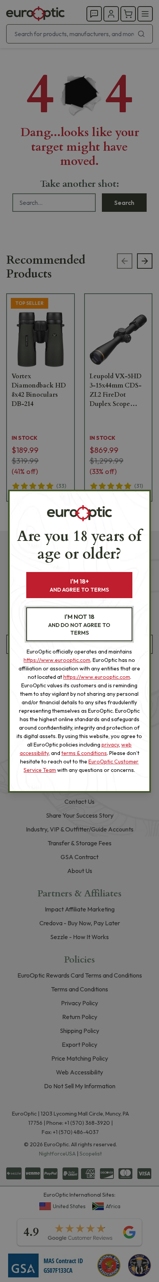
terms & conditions (84, 753)
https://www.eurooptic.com (57, 660)
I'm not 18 (79, 624)
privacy (110, 744)
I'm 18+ (79, 585)
